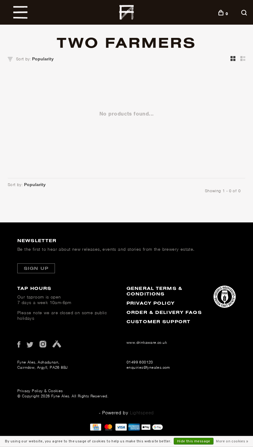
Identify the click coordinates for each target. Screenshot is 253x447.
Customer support (158, 321)
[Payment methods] (95, 429)
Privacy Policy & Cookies (40, 390)
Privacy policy (150, 303)
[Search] (244, 13)
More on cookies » (232, 441)
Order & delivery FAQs (164, 312)
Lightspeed (142, 413)
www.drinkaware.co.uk (146, 342)
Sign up (36, 268)
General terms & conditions (154, 291)
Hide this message (193, 441)
